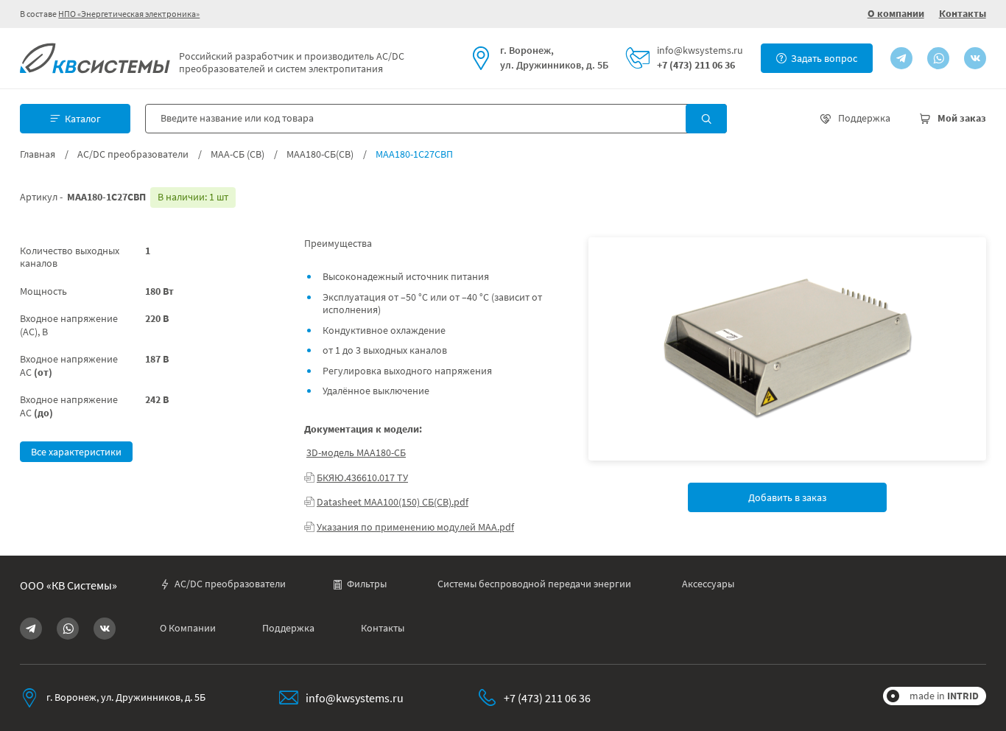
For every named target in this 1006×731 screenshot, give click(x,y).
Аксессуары (708, 584)
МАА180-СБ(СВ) (319, 154)
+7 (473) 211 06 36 (696, 65)
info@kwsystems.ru (700, 50)
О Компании (188, 628)
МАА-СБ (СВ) (237, 154)
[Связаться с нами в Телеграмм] (901, 58)
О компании (896, 13)
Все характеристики (76, 451)
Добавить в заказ (787, 497)
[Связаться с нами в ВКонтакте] (975, 58)
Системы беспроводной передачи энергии (534, 584)
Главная (37, 154)
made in (944, 695)
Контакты (962, 13)
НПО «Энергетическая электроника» (129, 13)
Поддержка (288, 628)
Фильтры (367, 584)
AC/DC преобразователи (133, 154)
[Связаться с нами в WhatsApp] (938, 58)
